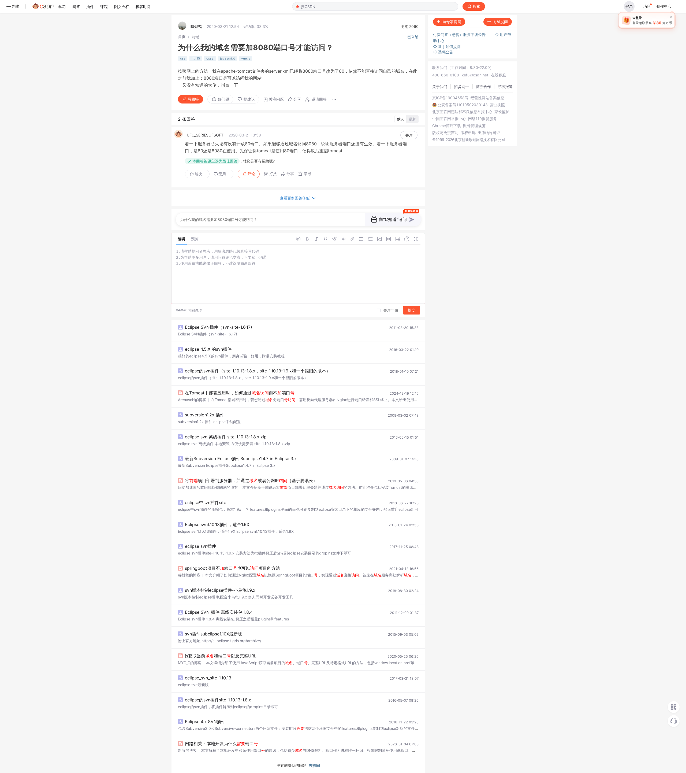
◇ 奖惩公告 (443, 52)
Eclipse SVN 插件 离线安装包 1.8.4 (219, 612)
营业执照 (497, 105)
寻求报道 (505, 86)
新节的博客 (187, 750)
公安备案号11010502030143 (463, 105)
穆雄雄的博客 (189, 575)
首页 (181, 36)
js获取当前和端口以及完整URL (220, 656)
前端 (195, 36)
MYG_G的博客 (190, 662)
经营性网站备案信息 (487, 98)
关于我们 (439, 86)
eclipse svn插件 (200, 546)
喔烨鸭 (196, 26)
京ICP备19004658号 (450, 98)
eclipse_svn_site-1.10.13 (208, 677)
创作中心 (664, 6)
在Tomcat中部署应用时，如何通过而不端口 (239, 392)
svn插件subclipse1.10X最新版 (213, 634)
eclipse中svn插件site (205, 502)
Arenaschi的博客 (192, 399)
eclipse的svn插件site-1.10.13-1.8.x (218, 699)
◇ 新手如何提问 (447, 46)
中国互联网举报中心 (449, 119)
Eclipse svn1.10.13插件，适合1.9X (217, 524)
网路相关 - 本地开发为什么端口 (221, 743)
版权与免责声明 (445, 133)
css (182, 58)
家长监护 (501, 112)
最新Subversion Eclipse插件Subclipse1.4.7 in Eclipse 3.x (241, 458)
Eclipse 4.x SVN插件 (205, 721)
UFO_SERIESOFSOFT (205, 135)
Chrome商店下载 (446, 126)
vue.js (245, 58)
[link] (181, 36)
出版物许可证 (489, 133)
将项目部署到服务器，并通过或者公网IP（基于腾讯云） (251, 480)
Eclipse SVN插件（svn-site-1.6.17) (218, 327)
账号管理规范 (474, 126)
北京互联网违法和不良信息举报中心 (462, 112)
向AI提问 (500, 21)
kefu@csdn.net (475, 75)
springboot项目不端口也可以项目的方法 (232, 568)
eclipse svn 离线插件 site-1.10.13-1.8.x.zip (226, 436)
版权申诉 (468, 133)
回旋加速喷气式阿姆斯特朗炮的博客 (208, 487)
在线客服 (498, 75)
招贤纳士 (461, 86)
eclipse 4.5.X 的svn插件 (208, 349)
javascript (227, 58)
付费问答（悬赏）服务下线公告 (460, 34)
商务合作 (483, 86)
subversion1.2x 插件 (204, 414)
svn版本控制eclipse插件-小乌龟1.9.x (220, 590)
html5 (196, 58)
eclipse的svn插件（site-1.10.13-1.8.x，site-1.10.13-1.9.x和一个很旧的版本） (257, 370)
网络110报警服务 (482, 119)
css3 (210, 58)
